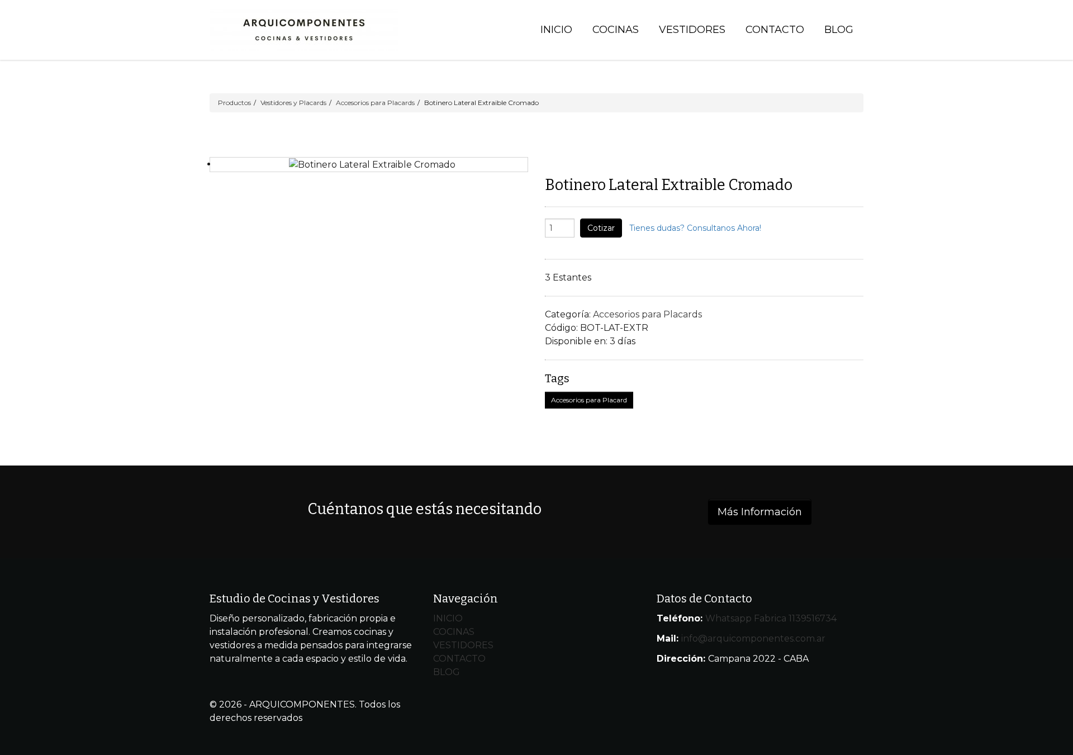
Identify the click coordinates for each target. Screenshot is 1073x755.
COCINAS (453, 631)
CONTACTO (459, 658)
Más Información (760, 512)
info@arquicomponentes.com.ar (753, 638)
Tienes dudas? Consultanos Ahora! (695, 228)
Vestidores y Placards (293, 102)
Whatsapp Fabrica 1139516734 (771, 618)
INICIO (448, 618)
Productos (234, 102)
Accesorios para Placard (589, 400)
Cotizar (601, 228)
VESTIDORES (463, 645)
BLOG (446, 672)
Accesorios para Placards (375, 102)
